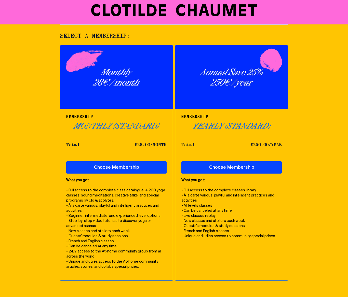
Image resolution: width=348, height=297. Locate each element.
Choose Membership (116, 167)
